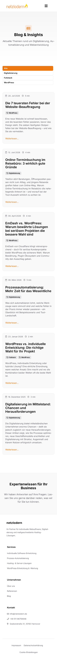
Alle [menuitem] (5, 68)
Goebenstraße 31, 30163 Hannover (25, 624)
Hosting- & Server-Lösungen (19, 563)
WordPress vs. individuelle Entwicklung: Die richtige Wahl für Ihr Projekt (25, 347)
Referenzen (12, 591)
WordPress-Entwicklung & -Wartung (22, 568)
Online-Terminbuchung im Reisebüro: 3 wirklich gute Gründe (25, 163)
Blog (9, 596)
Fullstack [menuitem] (8, 78)
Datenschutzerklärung (33, 645)
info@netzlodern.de (18, 614)
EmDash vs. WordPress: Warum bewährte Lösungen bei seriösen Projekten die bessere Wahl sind (26, 228)
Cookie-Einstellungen (28, 652)
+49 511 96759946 (18, 619)
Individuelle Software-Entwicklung (21, 553)
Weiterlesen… (12, 138)
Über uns (11, 586)
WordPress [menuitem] (9, 82)
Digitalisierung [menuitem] (10, 73)
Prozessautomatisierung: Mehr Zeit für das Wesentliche (28, 289)
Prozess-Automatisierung (18, 558)
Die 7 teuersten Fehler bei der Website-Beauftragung (27, 105)
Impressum (16, 645)
